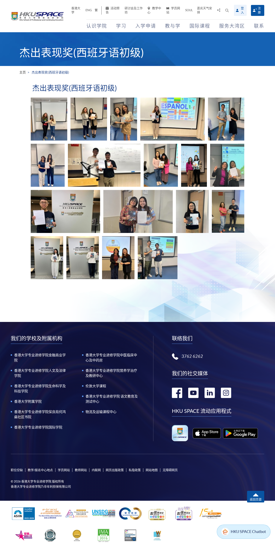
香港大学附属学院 (28, 401)
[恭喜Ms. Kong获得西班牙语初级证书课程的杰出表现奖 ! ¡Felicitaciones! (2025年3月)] (194, 165)
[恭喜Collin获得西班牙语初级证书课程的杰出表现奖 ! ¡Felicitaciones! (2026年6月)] (157, 257)
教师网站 (81, 470)
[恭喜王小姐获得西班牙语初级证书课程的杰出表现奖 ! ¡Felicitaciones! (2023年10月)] (123, 119)
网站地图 (152, 470)
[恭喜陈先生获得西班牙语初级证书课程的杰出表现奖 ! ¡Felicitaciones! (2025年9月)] (65, 211)
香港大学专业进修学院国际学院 (38, 427)
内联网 (96, 470)
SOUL (189, 10)
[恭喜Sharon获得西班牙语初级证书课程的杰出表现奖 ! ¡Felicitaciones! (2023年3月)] (49, 119)
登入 (242, 10)
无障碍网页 (170, 470)
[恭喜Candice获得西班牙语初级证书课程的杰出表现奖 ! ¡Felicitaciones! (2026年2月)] (118, 257)
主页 (22, 72)
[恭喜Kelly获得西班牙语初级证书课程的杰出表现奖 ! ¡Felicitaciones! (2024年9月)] (48, 165)
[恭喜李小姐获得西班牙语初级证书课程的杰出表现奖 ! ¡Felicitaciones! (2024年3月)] (172, 119)
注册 (259, 10)
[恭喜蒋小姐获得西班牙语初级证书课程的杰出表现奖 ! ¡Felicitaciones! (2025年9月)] (192, 211)
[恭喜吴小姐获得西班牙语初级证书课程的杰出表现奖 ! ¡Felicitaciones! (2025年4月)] (161, 165)
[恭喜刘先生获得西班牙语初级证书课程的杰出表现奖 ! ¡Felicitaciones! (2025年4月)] (104, 165)
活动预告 (112, 10)
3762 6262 (192, 356)
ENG (89, 10)
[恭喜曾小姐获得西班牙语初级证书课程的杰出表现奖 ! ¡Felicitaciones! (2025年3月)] (227, 165)
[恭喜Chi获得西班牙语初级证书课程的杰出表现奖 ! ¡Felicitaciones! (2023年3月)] (88, 119)
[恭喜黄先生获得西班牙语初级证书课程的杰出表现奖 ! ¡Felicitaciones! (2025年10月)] (228, 211)
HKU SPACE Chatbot (248, 531)
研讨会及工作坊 (134, 10)
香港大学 (75, 10)
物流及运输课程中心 (101, 412)
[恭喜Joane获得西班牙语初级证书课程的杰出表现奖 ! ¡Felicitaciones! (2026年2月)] (47, 257)
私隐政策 (135, 470)
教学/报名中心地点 (40, 470)
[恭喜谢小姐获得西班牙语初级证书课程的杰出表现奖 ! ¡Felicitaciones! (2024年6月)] (226, 119)
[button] (227, 10)
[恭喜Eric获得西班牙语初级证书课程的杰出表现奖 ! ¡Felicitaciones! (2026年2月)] (82, 257)
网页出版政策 (115, 470)
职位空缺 (17, 470)
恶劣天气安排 (204, 10)
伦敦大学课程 (96, 386)
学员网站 (173, 10)
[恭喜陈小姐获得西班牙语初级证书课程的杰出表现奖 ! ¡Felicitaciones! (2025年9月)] (138, 211)
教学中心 (154, 10)
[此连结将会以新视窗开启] (207, 433)
